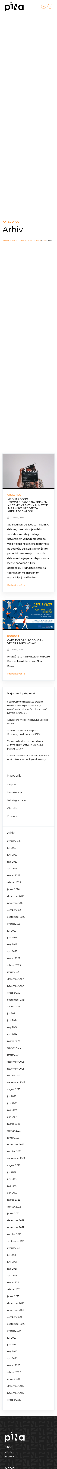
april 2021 (12, 1275)
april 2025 (12, 951)
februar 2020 (14, 1372)
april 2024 (12, 1034)
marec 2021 (13, 1282)
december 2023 (15, 1061)
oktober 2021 (14, 1234)
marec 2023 (13, 1123)
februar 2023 (14, 1130)
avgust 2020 (14, 1330)
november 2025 (15, 903)
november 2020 (16, 1310)
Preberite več (15, 585)
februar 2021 (13, 1289)
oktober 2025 (14, 910)
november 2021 (15, 1227)
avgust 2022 (13, 1165)
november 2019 (15, 1393)
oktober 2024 (14, 992)
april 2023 (12, 1117)
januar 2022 (13, 1213)
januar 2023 (13, 1137)
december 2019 (15, 1386)
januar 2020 (13, 1379)
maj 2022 (12, 1186)
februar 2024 (14, 1048)
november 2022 (15, 1144)
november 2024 (15, 985)
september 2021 (16, 1241)
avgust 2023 (13, 1089)
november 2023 (15, 1068)
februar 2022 (14, 1206)
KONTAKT (10, 1456)
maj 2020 (12, 1351)
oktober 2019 (14, 1399)
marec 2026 (13, 875)
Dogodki (13, 635)
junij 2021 (12, 1261)
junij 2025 (12, 937)
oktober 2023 (14, 1075)
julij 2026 (11, 847)
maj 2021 (12, 1268)
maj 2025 (12, 944)
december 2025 (15, 896)
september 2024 (16, 999)
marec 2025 (13, 958)
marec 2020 (13, 1365)
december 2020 (16, 1303)
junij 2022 (12, 1179)
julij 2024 (11, 1013)
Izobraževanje (14, 792)
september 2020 (16, 1324)
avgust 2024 (14, 1006)
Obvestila (14, 494)
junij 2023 (12, 1103)
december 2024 (15, 979)
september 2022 (16, 1158)
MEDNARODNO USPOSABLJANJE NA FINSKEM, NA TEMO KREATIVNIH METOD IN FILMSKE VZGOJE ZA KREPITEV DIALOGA (27, 505)
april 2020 (12, 1358)
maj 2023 (12, 1110)
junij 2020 (12, 1344)
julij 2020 (11, 1337)
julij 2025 (11, 930)
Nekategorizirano (16, 800)
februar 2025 (13, 965)
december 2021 (15, 1220)
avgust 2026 (13, 841)
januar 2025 (13, 972)
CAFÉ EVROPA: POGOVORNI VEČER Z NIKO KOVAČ (25, 642)
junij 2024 (12, 1020)
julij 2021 (11, 1255)
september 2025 (16, 916)
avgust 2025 (13, 923)
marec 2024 (13, 1041)
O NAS (8, 1447)
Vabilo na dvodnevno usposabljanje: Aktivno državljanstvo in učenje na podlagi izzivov (25, 745)
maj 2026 (12, 861)
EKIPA (8, 1451)
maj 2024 (12, 1027)
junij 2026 (12, 854)
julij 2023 (11, 1096)
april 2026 (12, 868)
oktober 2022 (14, 1151)
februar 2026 (14, 882)
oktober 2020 (14, 1317)
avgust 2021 (13, 1248)
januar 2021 (13, 1296)
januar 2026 (13, 889)
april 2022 (12, 1192)
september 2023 (16, 1082)
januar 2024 (13, 1054)
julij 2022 (11, 1172)
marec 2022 (13, 1199)
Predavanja (13, 816)
